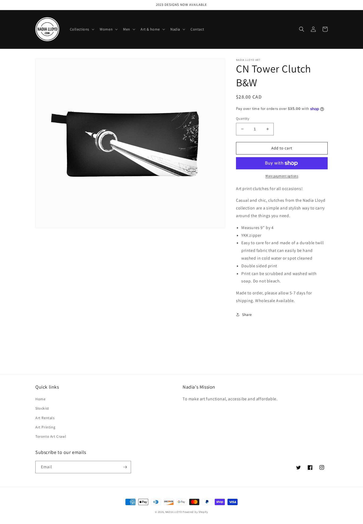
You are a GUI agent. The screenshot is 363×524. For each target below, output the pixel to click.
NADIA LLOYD (173, 512)
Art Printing (45, 427)
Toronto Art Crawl (50, 436)
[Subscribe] (125, 467)
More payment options (281, 176)
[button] (82, 29)
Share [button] (247, 314)
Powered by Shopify (195, 512)
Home (40, 399)
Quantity (242, 118)
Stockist (42, 408)
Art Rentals (45, 417)
